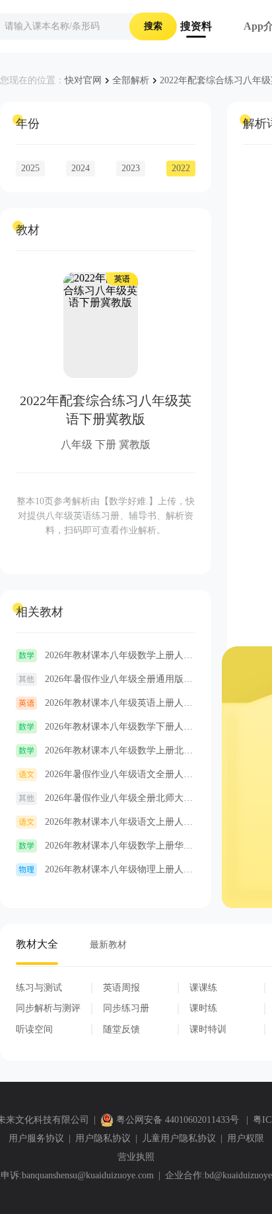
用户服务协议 (36, 1138)
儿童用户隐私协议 (179, 1138)
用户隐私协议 (103, 1138)
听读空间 (34, 1029)
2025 (30, 168)
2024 (80, 168)
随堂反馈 (121, 1029)
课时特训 (207, 1029)
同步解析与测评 (48, 1008)
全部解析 (130, 80)
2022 (181, 168)
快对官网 (83, 80)
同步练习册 (126, 1008)
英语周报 (121, 988)
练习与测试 (39, 988)
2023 (130, 168)
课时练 (203, 1008)
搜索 (153, 26)
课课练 (203, 988)
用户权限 (245, 1138)
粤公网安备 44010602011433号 (178, 1120)
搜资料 (196, 26)
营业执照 (136, 1157)
